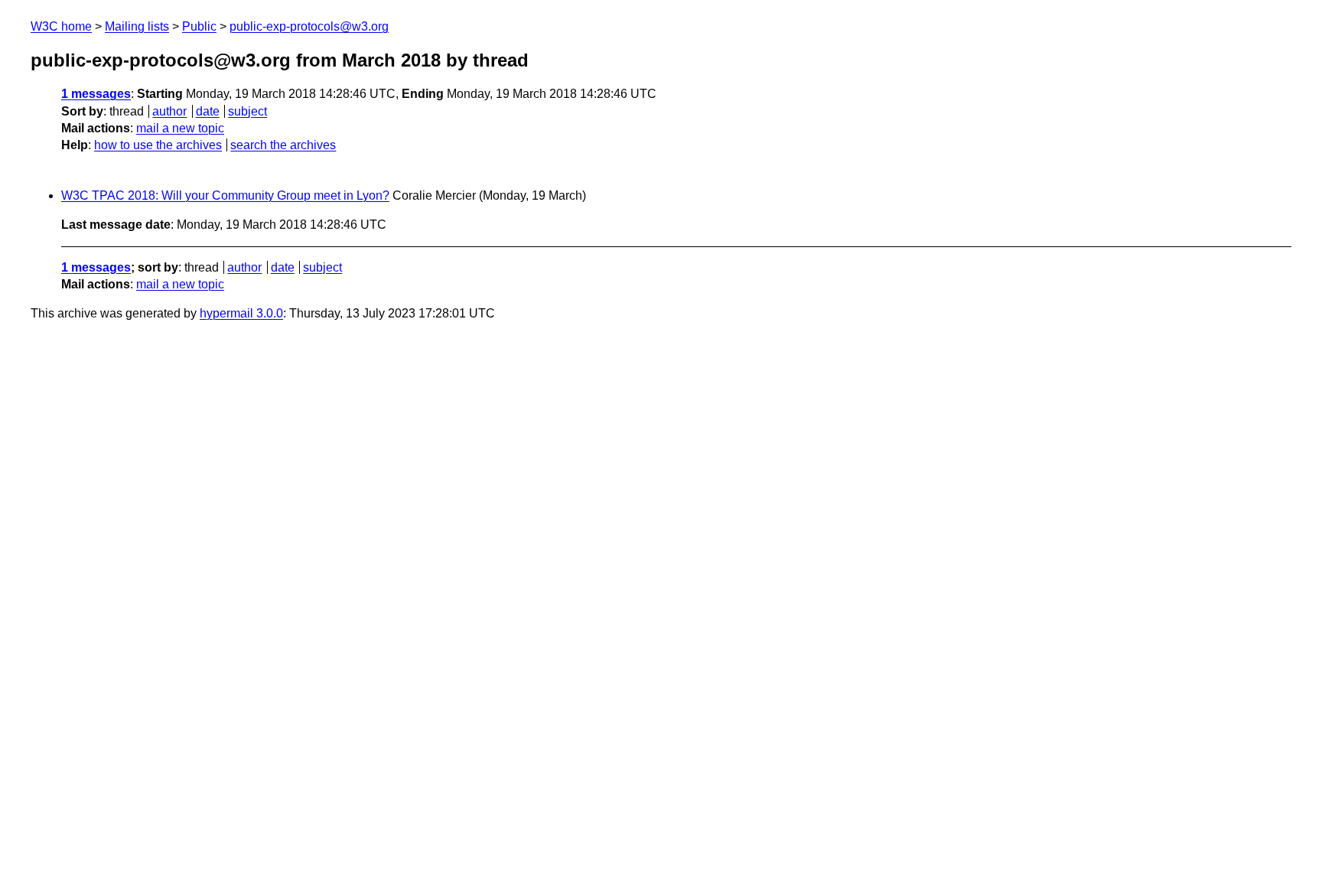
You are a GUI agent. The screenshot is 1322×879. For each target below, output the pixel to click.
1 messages (96, 93)
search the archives (283, 144)
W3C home (61, 26)
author (169, 111)
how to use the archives (158, 144)
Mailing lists (137, 26)
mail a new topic (180, 128)
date (208, 111)
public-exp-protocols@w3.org (309, 26)
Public (199, 26)
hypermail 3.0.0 (241, 313)
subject (247, 111)
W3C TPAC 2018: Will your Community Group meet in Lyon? (225, 195)
